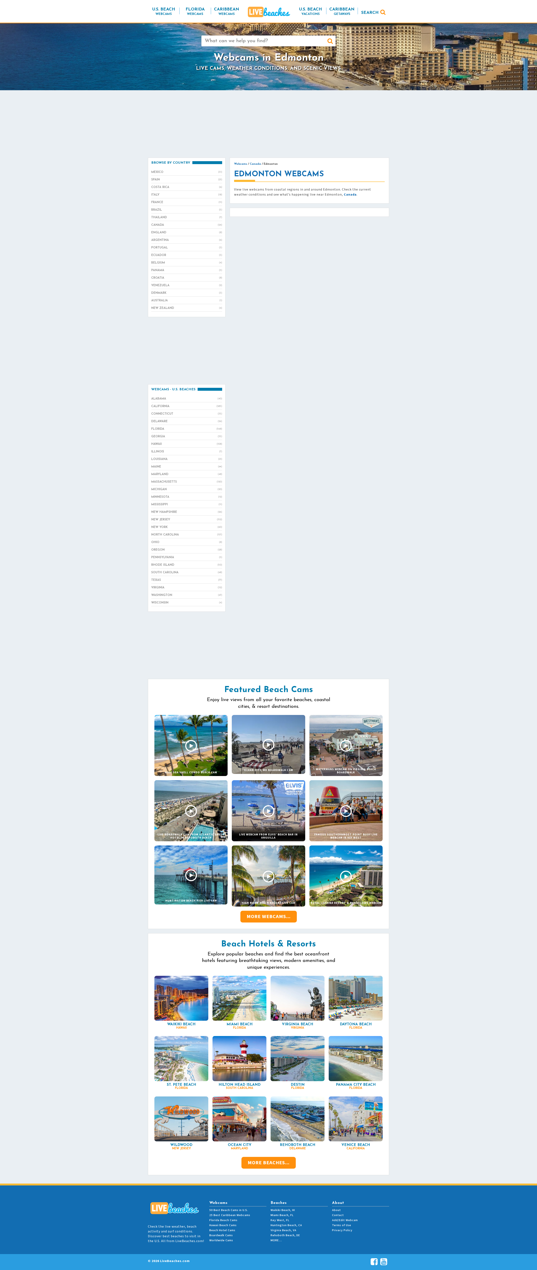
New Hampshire (186, 512)
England (186, 232)
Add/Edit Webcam (345, 1220)
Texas (186, 580)
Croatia (186, 278)
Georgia (186, 436)
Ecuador (186, 255)
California (186, 406)
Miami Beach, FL (282, 1215)
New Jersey (186, 519)
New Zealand (186, 308)
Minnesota (186, 497)
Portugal (186, 247)
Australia (186, 300)
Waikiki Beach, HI (283, 1210)
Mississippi (186, 504)
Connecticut (186, 413)
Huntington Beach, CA (286, 1225)
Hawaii (186, 444)
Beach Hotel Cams (222, 1230)
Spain (186, 179)
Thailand (186, 217)
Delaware (186, 421)
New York (186, 527)
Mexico (186, 172)
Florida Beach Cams (223, 1220)
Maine (186, 466)
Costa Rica (186, 187)
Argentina (186, 240)
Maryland (186, 474)
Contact (338, 1215)
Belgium (186, 262)
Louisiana (186, 459)
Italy (186, 194)
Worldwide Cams (221, 1240)
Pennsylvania (186, 557)
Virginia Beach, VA (283, 1230)
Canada (186, 225)
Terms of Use (341, 1225)
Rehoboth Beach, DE (285, 1235)
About (336, 1210)
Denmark (186, 293)
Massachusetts (186, 481)
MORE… (276, 1240)
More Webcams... (269, 916)
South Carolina (186, 572)
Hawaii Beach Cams (223, 1225)
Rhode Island (186, 565)
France (186, 202)
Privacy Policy (342, 1230)
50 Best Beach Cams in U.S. (228, 1210)
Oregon (186, 549)
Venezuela (186, 285)
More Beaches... (268, 1162)
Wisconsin (186, 602)
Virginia (186, 587)
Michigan (186, 489)
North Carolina (186, 534)
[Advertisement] (268, 123)
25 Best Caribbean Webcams (229, 1215)
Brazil (186, 210)
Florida (186, 429)
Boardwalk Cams (221, 1235)
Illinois (186, 451)
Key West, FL (280, 1220)
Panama (186, 270)
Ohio (186, 542)
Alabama (186, 398)
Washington (186, 595)
